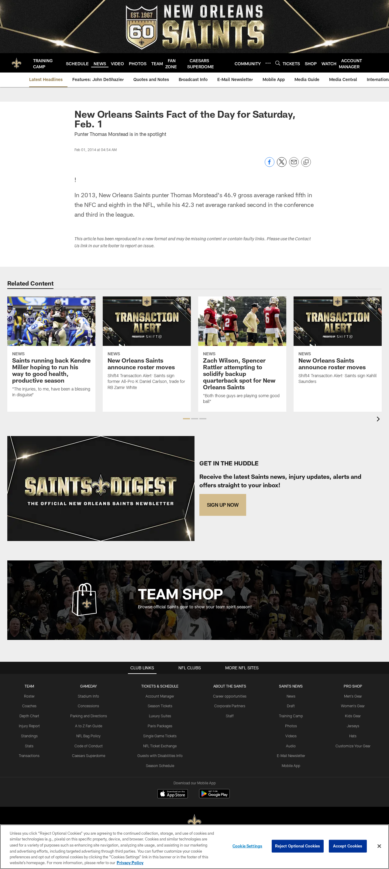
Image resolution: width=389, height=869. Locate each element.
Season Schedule (160, 765)
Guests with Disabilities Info (160, 755)
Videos (291, 736)
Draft (291, 706)
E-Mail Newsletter (291, 755)
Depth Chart (29, 716)
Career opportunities (229, 696)
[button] (186, 419)
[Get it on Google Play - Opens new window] (214, 796)
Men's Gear (353, 696)
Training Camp (291, 716)
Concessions (88, 706)
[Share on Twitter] (282, 165)
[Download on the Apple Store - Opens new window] (172, 794)
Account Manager (160, 696)
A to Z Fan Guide (88, 726)
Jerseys (353, 726)
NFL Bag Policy (88, 736)
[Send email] (294, 165)
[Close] (379, 846)
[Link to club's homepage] (16, 63)
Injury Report (29, 726)
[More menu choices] (268, 63)
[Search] (277, 63)
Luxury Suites (160, 716)
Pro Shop (353, 686)
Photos (291, 726)
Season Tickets (160, 706)
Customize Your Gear (353, 746)
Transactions (29, 755)
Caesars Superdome (88, 755)
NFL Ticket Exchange (160, 746)
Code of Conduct (88, 746)
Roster (29, 696)
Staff (230, 716)
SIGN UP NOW (223, 505)
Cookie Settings (247, 846)
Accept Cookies (348, 846)
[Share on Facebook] (269, 165)
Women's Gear (353, 706)
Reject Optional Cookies (297, 846)
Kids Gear (353, 716)
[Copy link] (306, 162)
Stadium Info (88, 696)
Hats (352, 736)
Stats (29, 746)
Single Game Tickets (160, 736)
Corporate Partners (229, 706)
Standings (29, 736)
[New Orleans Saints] (194, 822)
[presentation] (379, 420)
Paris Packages (160, 726)
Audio (291, 746)
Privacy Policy (130, 862)
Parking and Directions (88, 716)
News (291, 696)
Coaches (29, 706)
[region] (194, 846)
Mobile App (291, 765)
